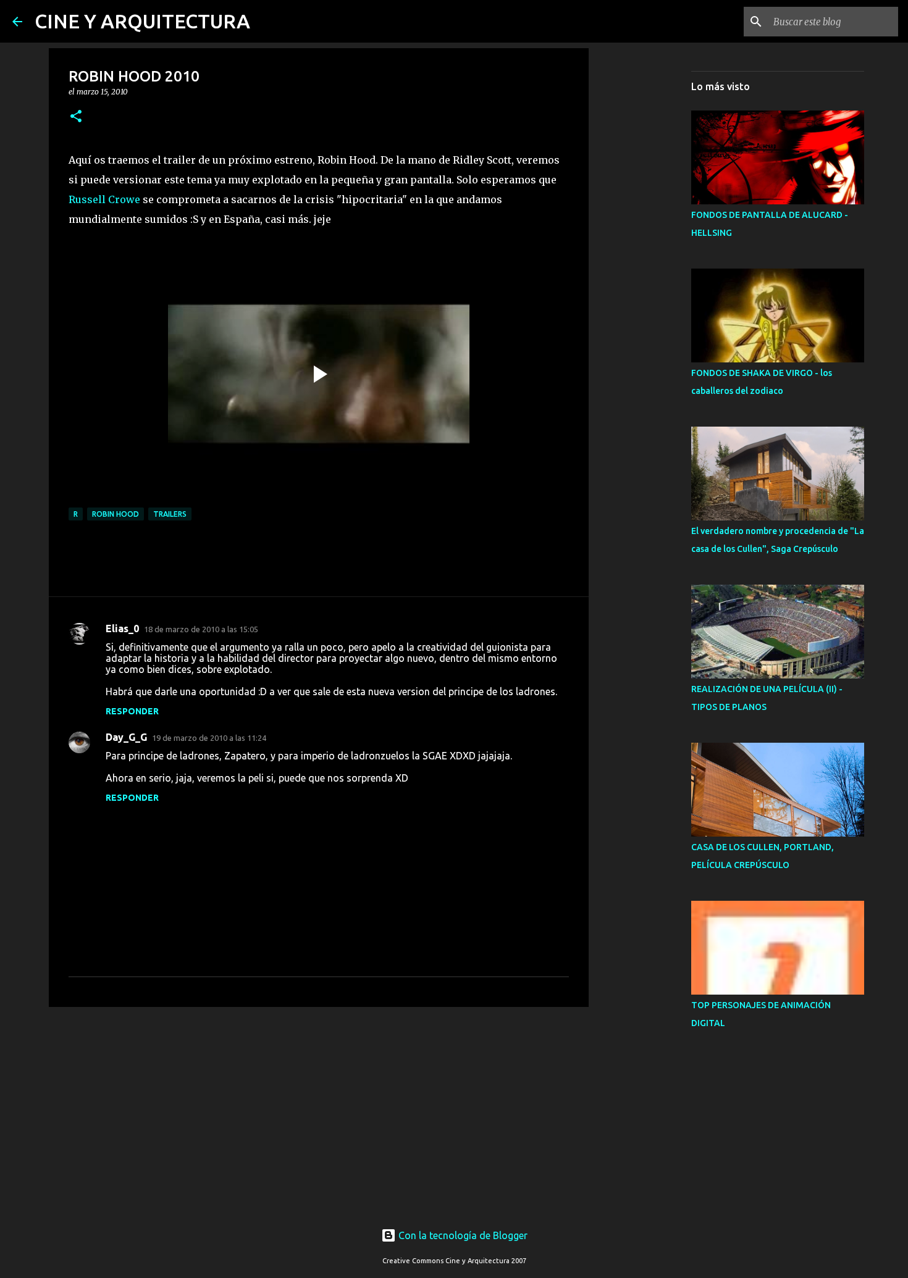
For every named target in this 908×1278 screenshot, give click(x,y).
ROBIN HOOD (115, 514)
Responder (132, 711)
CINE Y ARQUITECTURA (142, 21)
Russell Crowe (104, 199)
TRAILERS (170, 514)
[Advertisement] (319, 1111)
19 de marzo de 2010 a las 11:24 (209, 737)
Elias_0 (122, 628)
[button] (76, 117)
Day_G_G (126, 737)
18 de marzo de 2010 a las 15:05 (201, 629)
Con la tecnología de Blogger (462, 1235)
